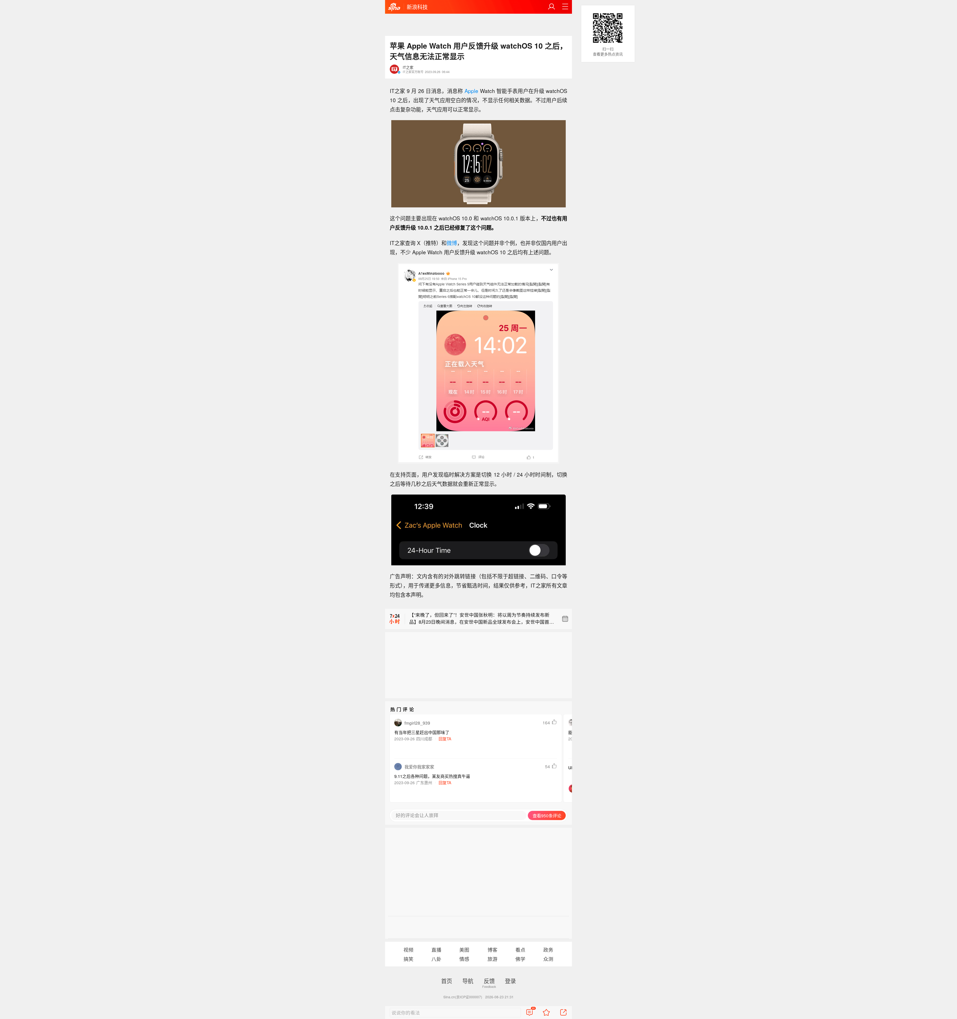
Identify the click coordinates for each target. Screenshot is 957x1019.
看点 (520, 949)
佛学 (520, 958)
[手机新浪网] (394, 7)
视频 (408, 949)
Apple (471, 90)
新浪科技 (417, 6)
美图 (464, 949)
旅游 (492, 958)
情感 (464, 958)
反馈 (489, 981)
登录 (510, 981)
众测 (548, 958)
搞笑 (408, 958)
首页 (446, 981)
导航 (467, 981)
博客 (492, 949)
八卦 (436, 958)
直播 (436, 949)
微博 (452, 243)
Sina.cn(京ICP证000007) (462, 996)
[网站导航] (565, 6)
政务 (548, 949)
